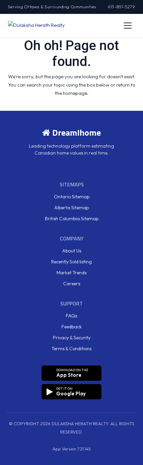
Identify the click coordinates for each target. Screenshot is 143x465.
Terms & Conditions (71, 349)
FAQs (71, 316)
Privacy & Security (71, 338)
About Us (71, 251)
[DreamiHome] (36, 25)
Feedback (72, 327)
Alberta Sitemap (71, 208)
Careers (71, 284)
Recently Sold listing (71, 262)
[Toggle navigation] (127, 25)
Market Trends (71, 273)
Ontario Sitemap (71, 197)
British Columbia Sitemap (71, 219)
